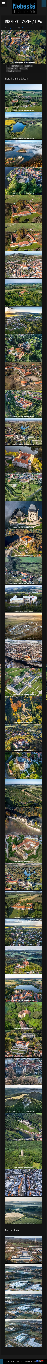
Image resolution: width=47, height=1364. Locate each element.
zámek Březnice (13, 71)
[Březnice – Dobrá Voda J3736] (23, 1210)
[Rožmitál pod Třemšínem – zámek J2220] (23, 1071)
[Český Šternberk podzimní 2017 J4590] (23, 821)
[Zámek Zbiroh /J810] (23, 598)
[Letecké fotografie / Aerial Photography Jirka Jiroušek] (24, 7)
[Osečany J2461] (23, 1016)
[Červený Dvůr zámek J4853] (23, 209)
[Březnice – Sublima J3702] (23, 626)
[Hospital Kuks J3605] (23, 682)
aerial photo (17, 66)
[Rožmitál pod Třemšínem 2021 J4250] (23, 181)
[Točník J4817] (23, 793)
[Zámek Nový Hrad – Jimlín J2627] (23, 404)
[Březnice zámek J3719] (23, 765)
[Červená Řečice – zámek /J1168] (23, 849)
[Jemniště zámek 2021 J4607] (23, 292)
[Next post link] (41, 27)
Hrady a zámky (12, 28)
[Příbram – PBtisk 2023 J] (23, 1277)
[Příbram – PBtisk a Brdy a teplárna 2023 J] (23, 1249)
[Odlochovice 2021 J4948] (23, 98)
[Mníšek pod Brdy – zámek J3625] (23, 543)
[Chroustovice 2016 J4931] (23, 487)
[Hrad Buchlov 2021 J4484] (23, 1099)
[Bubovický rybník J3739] (23, 125)
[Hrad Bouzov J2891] (23, 960)
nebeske (23, 68)
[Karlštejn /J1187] (23, 515)
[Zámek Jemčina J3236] (23, 570)
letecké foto (12, 68)
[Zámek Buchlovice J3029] (23, 348)
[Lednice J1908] (23, 876)
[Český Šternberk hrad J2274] (23, 1127)
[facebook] (37, 1361)
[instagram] (40, 1361)
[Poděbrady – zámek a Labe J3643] (23, 654)
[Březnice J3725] (23, 320)
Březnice (28, 66)
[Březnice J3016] (23, 1182)
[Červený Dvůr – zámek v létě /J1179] (23, 904)
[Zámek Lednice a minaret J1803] (23, 431)
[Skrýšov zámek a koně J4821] (23, 376)
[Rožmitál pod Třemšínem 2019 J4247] (23, 988)
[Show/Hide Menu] (3, 3)
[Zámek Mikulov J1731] (23, 264)
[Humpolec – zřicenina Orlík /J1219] (23, 710)
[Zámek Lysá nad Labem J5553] (23, 1043)
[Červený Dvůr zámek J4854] (23, 237)
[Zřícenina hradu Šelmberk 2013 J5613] (23, 1155)
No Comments (27, 28)
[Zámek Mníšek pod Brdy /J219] (23, 459)
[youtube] (42, 1361)
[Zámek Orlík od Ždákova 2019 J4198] (23, 153)
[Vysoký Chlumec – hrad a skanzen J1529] (23, 737)
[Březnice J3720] (23, 932)
